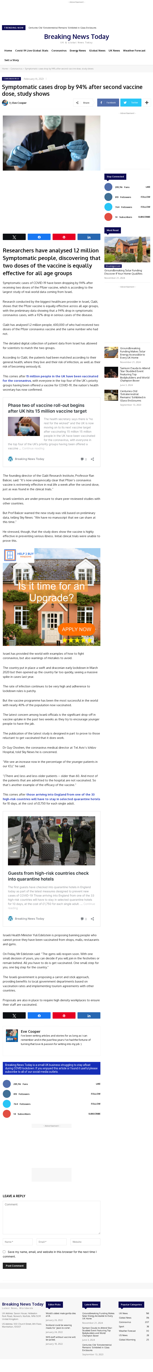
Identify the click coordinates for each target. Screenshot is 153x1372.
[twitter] (33, 1049)
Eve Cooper (19, 102)
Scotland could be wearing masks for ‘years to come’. (59, 1326)
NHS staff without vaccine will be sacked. (61, 1338)
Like (98, 1083)
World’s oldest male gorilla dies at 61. (61, 1314)
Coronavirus (16, 68)
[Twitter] (133, 38)
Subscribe (94, 1113)
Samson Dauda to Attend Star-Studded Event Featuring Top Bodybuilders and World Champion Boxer (135, 374)
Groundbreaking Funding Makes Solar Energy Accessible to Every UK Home (132, 353)
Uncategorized (113, 266)
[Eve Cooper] (5, 103)
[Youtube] (138, 38)
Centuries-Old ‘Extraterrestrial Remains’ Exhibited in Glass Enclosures (133, 395)
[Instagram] (127, 38)
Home (5, 68)
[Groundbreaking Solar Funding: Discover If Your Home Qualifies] (127, 249)
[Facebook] (122, 38)
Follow (95, 1093)
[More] (147, 103)
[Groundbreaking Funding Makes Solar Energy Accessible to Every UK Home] (111, 352)
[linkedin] (22, 1049)
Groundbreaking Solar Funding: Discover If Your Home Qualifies (123, 272)
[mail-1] (28, 1049)
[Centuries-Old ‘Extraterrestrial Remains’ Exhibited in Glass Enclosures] (111, 395)
